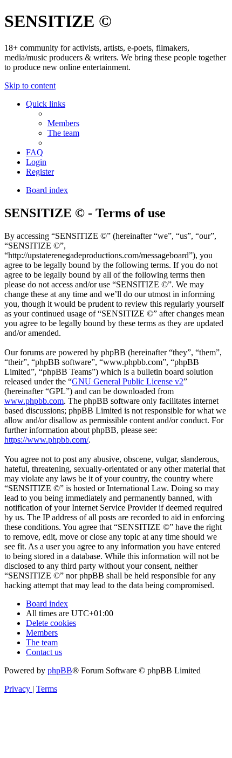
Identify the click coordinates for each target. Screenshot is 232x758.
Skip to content (30, 85)
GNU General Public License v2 (127, 381)
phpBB (59, 670)
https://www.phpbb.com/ (46, 439)
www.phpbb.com (34, 400)
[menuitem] (63, 123)
